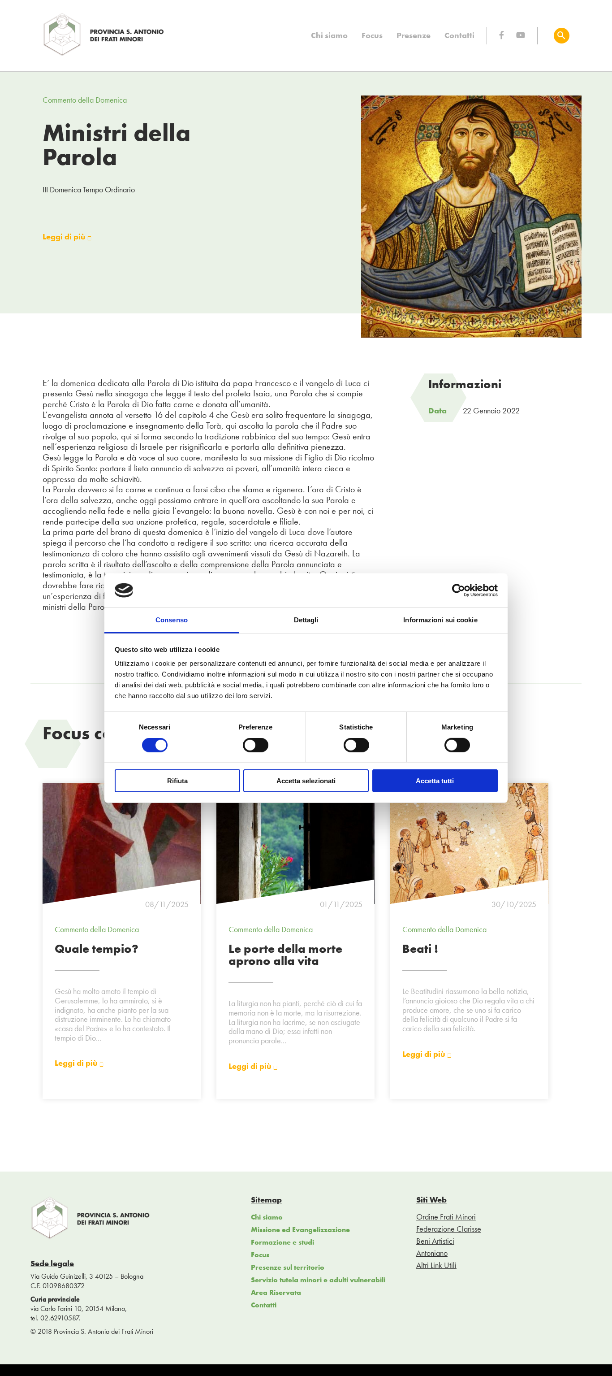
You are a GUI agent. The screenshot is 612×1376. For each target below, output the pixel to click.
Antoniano (432, 1253)
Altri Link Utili (436, 1265)
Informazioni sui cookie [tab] (440, 620)
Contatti (459, 35)
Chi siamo (329, 35)
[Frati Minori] (104, 54)
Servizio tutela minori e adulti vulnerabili (318, 1280)
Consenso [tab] (171, 620)
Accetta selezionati (306, 781)
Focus (372, 35)
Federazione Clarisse (448, 1229)
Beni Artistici (435, 1241)
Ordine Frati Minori (446, 1216)
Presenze (414, 35)
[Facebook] (501, 35)
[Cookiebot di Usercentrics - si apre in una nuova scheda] (458, 590)
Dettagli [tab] (306, 620)
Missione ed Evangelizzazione (300, 1229)
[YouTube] (520, 35)
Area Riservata (276, 1292)
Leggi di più (65, 237)
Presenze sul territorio (287, 1267)
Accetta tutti (435, 781)
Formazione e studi (282, 1242)
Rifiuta (177, 781)
